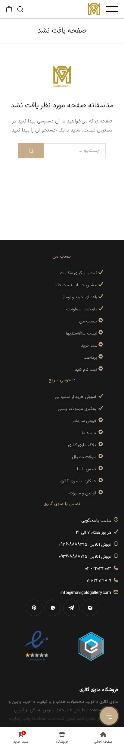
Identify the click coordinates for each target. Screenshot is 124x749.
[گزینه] (100, 321)
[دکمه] (31, 150)
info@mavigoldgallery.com (86, 593)
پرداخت (90, 357)
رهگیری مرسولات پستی (78, 409)
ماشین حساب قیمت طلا (76, 285)
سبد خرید (89, 345)
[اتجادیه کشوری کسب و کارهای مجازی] (91, 646)
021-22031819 (99, 581)
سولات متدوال (85, 457)
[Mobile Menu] (112, 9)
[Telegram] (71, 607)
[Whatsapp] (52, 607)
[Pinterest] (34, 607)
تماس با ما (87, 469)
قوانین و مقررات (83, 493)
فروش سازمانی (84, 421)
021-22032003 (99, 569)
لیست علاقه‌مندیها (81, 333)
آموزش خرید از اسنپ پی (76, 397)
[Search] (20, 9)
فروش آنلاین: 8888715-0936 (86, 557)
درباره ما (90, 433)
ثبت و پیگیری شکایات (79, 273)
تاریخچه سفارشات (82, 309)
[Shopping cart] (9, 11)
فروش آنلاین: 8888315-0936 (86, 544)
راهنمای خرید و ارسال (79, 297)
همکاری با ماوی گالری (79, 481)
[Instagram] (90, 607)
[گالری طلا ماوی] (94, 9)
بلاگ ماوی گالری (83, 445)
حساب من (88, 321)
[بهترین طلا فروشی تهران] (37, 646)
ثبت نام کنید (86, 370)
